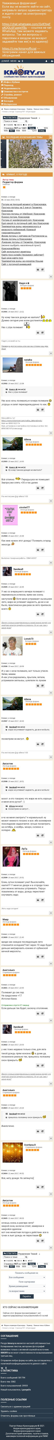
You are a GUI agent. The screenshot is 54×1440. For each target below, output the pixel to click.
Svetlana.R (30, 1145)
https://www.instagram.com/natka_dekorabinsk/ (21, 421)
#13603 (4, 1108)
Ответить (11, 117)
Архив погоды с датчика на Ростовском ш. (24, 236)
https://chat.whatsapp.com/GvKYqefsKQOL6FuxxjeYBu (26, 25)
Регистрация (52, 60)
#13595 (4, 587)
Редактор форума (13, 182)
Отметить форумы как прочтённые (18, 1415)
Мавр (5, 919)
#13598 (4, 781)
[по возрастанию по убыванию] (27, 1291)
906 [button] (6, 130)
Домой (5, 61)
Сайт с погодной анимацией (16, 264)
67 (31, 125)
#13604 (4, 1173)
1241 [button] (34, 130)
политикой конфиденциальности (16, 1363)
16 (25, 125)
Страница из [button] (15, 128)
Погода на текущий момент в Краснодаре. (24, 204)
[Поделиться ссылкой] (42, 270)
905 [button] (46, 128)
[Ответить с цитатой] (38, 270)
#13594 (4, 536)
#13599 (4, 878)
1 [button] (37, 128)
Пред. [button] (32, 128)
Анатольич (9, 970)
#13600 (4, 937)
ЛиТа (24, 849)
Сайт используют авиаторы (16, 251)
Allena (27, 439)
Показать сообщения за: (26, 1273)
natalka (28, 359)
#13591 (4, 312)
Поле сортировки (27, 1282)
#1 (2, 200)
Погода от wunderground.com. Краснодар (22, 220)
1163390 (9, 125)
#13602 (4, 1045)
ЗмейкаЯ (18, 569)
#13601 (4, 988)
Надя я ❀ (24, 283)
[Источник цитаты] (7, 392)
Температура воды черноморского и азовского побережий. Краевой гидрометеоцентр (21, 229)
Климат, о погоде (8, 197)
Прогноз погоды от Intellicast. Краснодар (23, 213)
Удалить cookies (9, 1411)
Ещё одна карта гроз (12, 258)
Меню (13, 61)
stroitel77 (24, 507)
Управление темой (28, 118)
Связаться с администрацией (15, 1406)
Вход (47, 60)
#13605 (4, 1218)
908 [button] (18, 130)
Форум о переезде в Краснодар (14, 109)
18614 (19, 125)
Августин (8, 763)
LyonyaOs (26, 1390)
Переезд (29, 109)
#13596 (4, 666)
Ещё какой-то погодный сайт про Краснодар (25, 223)
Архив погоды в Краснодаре (16, 239)
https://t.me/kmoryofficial (19, 48)
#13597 (4, 721)
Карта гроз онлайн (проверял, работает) (22, 254)
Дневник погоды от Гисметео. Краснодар (23, 242)
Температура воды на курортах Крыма (22, 261)
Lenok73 (28, 638)
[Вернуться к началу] (51, 277)
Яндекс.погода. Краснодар (15, 217)
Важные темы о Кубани (42, 109)
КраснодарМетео (10, 248)
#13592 (4, 384)
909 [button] (24, 130)
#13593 (4, 462)
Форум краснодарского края (26, 1428)
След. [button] (42, 130)
